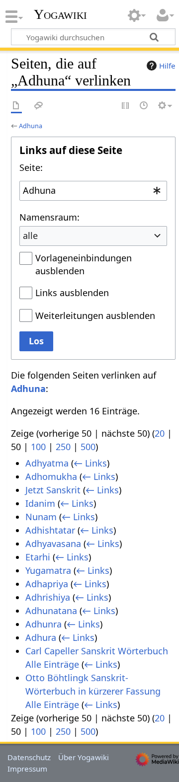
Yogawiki (60, 14)
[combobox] (93, 191)
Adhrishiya (47, 597)
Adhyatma (47, 463)
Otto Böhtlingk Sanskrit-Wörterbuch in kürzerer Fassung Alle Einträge (93, 691)
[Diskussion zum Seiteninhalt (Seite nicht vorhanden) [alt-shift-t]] (38, 106)
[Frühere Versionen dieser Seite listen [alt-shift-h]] (144, 106)
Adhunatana (51, 611)
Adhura (40, 637)
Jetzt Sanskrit (53, 490)
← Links (90, 463)
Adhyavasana (53, 543)
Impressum (27, 769)
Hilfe (167, 66)
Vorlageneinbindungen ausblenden (83, 264)
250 (63, 447)
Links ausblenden (72, 293)
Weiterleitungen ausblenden (95, 315)
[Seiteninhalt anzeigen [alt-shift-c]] (16, 106)
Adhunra (43, 624)
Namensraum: (49, 217)
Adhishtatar (50, 530)
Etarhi (37, 557)
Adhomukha (51, 476)
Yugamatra (48, 570)
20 (160, 433)
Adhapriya (46, 584)
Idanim (40, 503)
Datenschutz (29, 757)
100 (38, 447)
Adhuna (30, 125)
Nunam (41, 517)
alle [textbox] (30, 235)
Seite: (31, 167)
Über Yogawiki (83, 757)
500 (88, 447)
